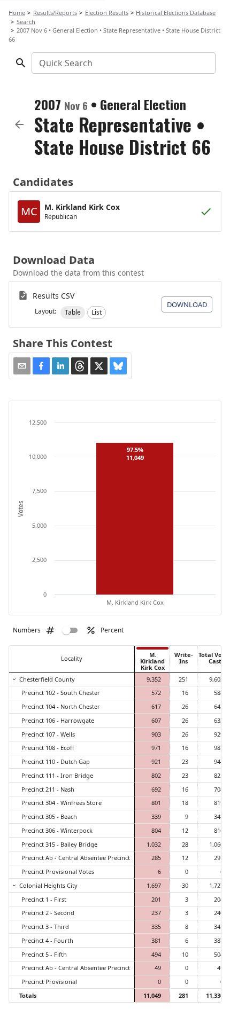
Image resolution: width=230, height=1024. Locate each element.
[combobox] (123, 63)
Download (187, 304)
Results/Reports (55, 13)
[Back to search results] (19, 124)
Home (17, 13)
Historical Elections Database (176, 13)
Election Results (106, 13)
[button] (72, 312)
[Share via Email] (21, 365)
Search (26, 22)
